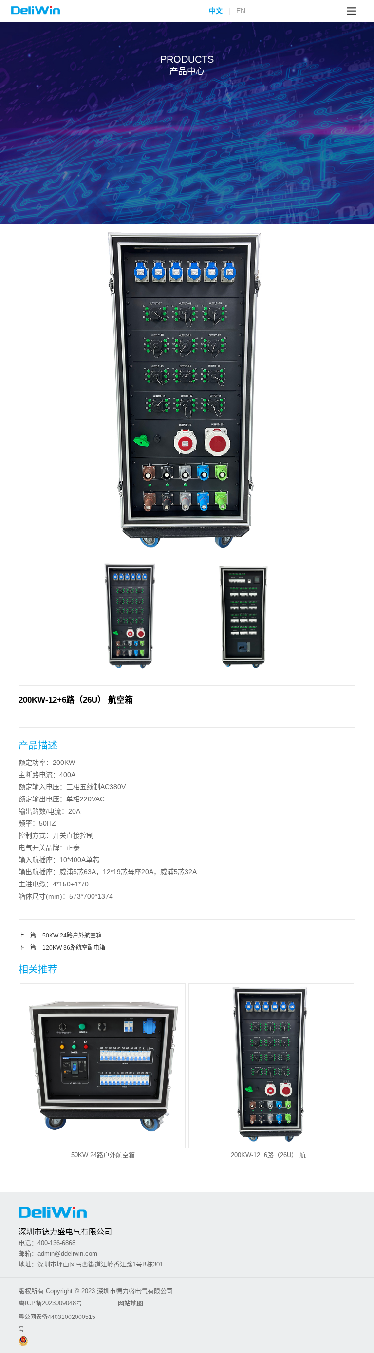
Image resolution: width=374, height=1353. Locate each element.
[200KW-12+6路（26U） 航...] (271, 1014)
